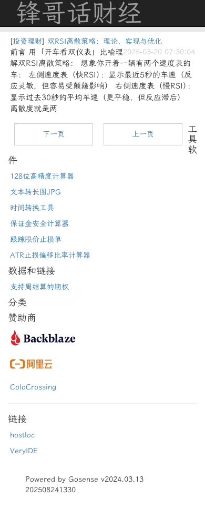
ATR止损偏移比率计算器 (50, 255)
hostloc (22, 435)
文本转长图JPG (35, 192)
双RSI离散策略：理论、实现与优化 (104, 41)
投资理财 (27, 41)
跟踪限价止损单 (36, 239)
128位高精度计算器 (42, 176)
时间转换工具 (32, 207)
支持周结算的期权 (39, 286)
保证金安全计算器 (39, 223)
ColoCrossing (33, 387)
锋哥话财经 (79, 13)
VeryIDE (24, 450)
